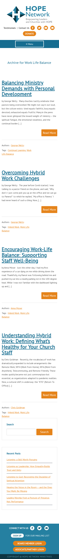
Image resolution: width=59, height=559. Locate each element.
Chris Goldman (18, 407)
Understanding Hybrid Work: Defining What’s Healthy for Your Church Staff (28, 344)
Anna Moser (16, 308)
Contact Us (24, 27)
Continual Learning (17, 150)
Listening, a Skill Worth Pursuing (22, 459)
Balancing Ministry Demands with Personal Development (28, 88)
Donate (29, 33)
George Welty (17, 145)
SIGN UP (17, 535)
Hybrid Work (13, 227)
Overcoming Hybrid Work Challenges (23, 175)
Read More (49, 133)
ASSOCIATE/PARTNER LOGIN (29, 549)
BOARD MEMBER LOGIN (29, 543)
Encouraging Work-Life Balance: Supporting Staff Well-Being (27, 255)
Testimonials (9, 27)
